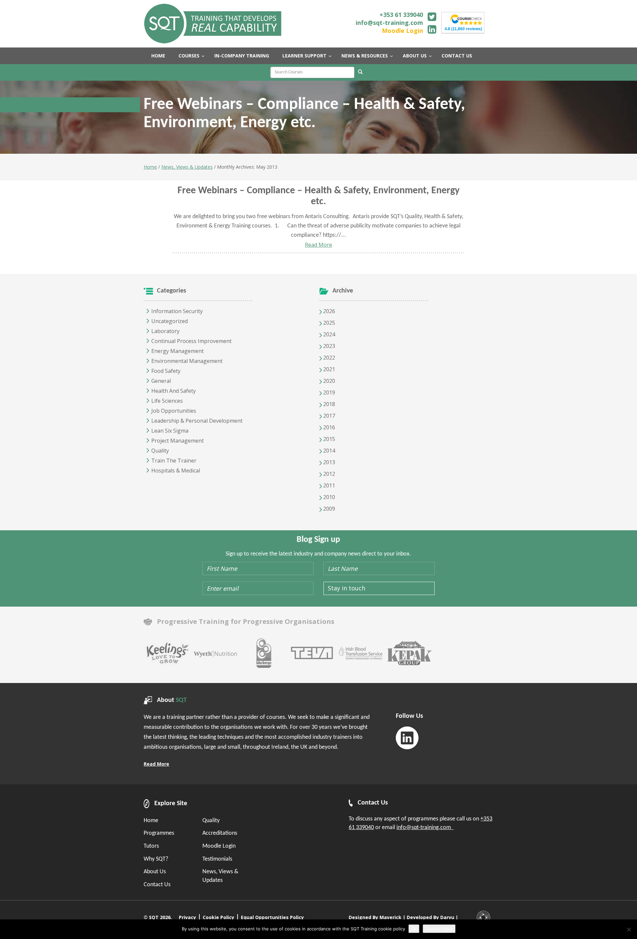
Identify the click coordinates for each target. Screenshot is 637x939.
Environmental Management (187, 361)
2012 (328, 473)
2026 (328, 311)
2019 (328, 392)
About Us (155, 872)
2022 (328, 357)
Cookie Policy (218, 917)
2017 (328, 415)
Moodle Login (402, 31)
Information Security (177, 311)
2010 (328, 497)
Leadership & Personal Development (197, 420)
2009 (328, 508)
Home (150, 167)
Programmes (159, 833)
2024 (328, 334)
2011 (328, 485)
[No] (628, 929)
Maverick (390, 917)
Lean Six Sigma (169, 430)
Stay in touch (346, 588)
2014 (328, 450)
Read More (318, 244)
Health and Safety (173, 390)
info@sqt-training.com (389, 23)
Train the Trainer (173, 460)
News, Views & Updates (187, 167)
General (161, 380)
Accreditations (219, 833)
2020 (328, 380)
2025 (328, 322)
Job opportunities (173, 410)
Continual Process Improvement (191, 341)
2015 (328, 439)
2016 (328, 427)
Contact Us (157, 885)
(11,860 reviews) (463, 29)
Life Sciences (167, 400)
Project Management (177, 440)
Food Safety (165, 371)
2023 (328, 346)
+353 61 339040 (401, 15)
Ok (414, 928)
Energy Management (177, 351)
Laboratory (165, 331)
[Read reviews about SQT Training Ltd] (466, 19)
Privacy (187, 917)
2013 (328, 462)
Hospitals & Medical (175, 470)
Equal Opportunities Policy (272, 917)
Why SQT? (156, 859)
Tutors (151, 846)
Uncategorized (169, 321)
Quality (160, 450)
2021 (328, 369)
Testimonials (217, 859)
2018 (328, 404)
